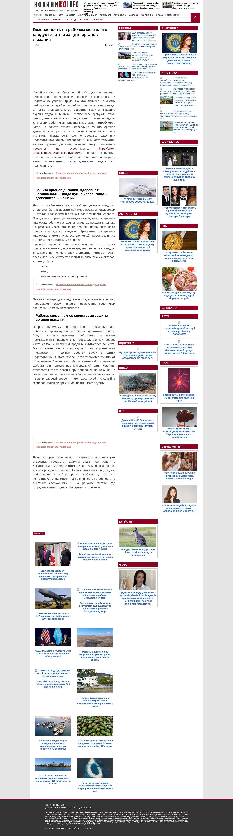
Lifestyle (83, 20)
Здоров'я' (126, 343)
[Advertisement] (74, 70)
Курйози (160, 15)
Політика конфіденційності (68, 828)
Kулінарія (57, 20)
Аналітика (83, 15)
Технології (105, 15)
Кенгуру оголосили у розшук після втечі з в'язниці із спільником (138, 552)
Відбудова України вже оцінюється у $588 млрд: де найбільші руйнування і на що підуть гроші (178, 91)
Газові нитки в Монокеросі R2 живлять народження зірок (179, 398)
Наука (94, 15)
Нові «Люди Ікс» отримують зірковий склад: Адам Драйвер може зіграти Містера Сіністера (179, 212)
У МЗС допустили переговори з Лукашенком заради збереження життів (185, 5)
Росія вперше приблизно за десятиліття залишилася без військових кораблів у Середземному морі (137, 66)
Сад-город (70, 20)
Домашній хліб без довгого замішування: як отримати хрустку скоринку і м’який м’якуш (137, 424)
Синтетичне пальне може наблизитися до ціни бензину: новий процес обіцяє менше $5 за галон (179, 348)
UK (112, 45)
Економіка (50, 15)
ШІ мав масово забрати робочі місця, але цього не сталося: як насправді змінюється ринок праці (185, 126)
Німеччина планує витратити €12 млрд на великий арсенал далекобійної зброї (142, 56)
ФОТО (123, 564)
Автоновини (120, 15)
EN (106, 45)
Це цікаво (169, 307)
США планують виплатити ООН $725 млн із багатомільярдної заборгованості (137, 76)
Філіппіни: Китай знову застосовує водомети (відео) (137, 200)
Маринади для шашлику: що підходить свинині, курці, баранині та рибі (179, 295)
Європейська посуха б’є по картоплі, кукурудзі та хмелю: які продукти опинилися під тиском (184, 101)
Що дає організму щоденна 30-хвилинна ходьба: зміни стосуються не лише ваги (137, 355)
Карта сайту (88, 828)
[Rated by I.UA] (182, 831)
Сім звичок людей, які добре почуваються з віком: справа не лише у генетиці (179, 508)
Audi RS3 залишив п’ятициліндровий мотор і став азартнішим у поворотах (179, 329)
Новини (39, 533)
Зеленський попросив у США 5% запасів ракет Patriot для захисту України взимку (146, 5)
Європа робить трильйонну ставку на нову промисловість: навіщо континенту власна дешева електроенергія (176, 81)
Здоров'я (133, 15)
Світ (61, 15)
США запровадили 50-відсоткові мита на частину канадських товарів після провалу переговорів (144, 36)
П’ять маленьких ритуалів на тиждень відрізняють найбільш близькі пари (179, 476)
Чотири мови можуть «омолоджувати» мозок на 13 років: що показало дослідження (179, 432)
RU (109, 45)
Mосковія (70, 15)
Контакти (49, 828)
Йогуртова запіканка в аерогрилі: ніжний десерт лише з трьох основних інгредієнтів (179, 256)
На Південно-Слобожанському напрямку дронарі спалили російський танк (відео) (137, 398)
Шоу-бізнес (147, 15)
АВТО (165, 316)
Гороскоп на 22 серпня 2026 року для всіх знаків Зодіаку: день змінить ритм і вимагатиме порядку (137, 245)
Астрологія (97, 20)
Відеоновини (173, 15)
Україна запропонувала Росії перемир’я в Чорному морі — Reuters (107, 5)
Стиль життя (171, 446)
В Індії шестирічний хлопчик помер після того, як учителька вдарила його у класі (137, 46)
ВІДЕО (123, 172)
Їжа (121, 410)
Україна (38, 15)
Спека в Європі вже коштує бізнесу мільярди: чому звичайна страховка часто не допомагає (179, 113)
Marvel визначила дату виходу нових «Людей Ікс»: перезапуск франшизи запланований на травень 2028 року (179, 174)
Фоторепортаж (42, 20)
